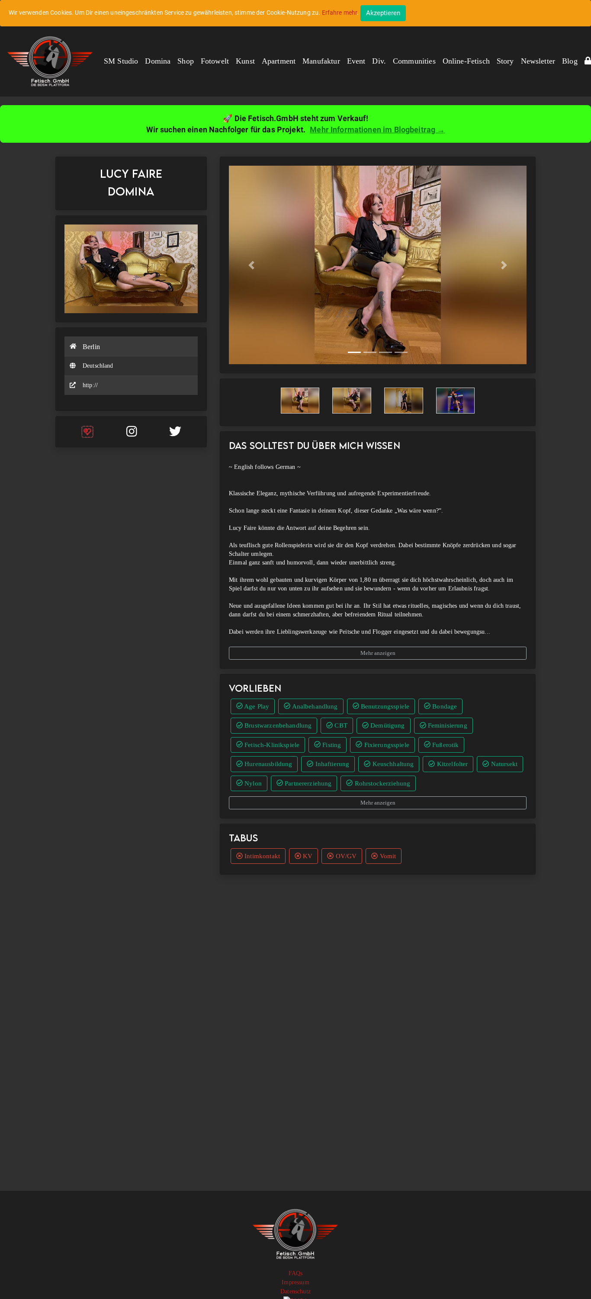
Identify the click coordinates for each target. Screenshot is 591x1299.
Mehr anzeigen (377, 653)
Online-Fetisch (466, 61)
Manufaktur (321, 61)
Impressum (295, 1282)
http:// (90, 385)
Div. (379, 61)
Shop (185, 61)
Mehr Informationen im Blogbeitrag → (377, 129)
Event (356, 61)
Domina (157, 61)
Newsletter (538, 61)
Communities (414, 61)
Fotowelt (215, 61)
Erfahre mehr (339, 12)
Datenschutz (295, 1291)
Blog (570, 61)
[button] (251, 265)
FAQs (296, 1273)
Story (505, 61)
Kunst (245, 61)
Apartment (279, 61)
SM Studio (121, 61)
